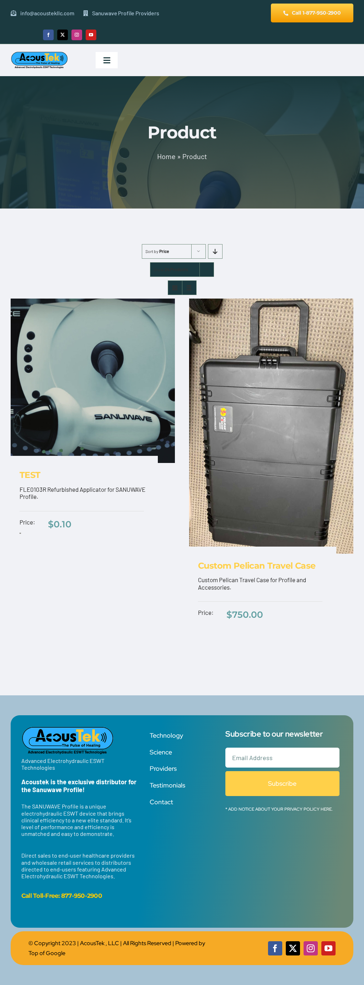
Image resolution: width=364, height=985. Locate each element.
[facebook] (48, 35)
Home (166, 156)
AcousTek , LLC (99, 943)
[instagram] (76, 35)
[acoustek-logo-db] (39, 54)
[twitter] (62, 35)
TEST (30, 475)
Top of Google (46, 953)
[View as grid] (175, 288)
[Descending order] (215, 251)
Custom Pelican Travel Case (256, 565)
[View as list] (189, 288)
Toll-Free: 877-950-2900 (67, 895)
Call (26, 895)
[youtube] (91, 35)
